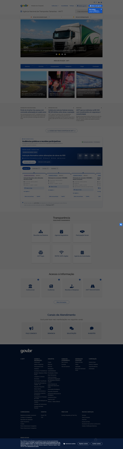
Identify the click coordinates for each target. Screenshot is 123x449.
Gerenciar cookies (71, 443)
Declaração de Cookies (33, 446)
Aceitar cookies (96, 443)
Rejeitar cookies (83, 443)
